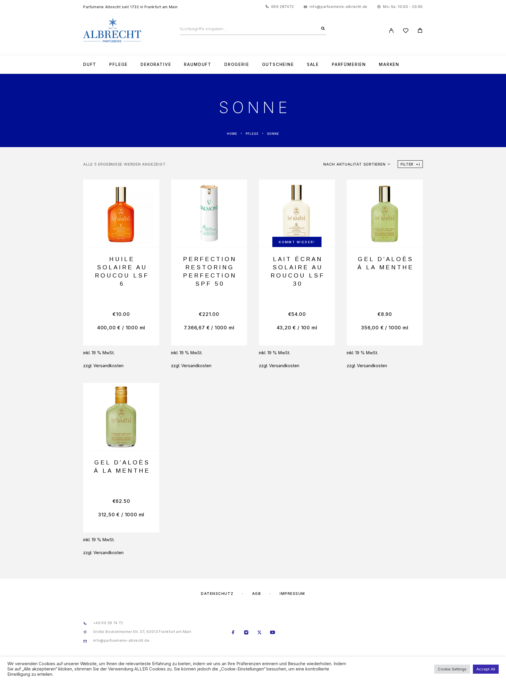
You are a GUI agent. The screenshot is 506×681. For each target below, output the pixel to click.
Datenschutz (217, 593)
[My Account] (391, 30)
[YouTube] (272, 633)
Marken (389, 64)
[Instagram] (246, 633)
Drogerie (236, 64)
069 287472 (282, 6)
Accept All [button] (485, 669)
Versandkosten (108, 365)
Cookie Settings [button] (452, 669)
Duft (89, 64)
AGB (256, 593)
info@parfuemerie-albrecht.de (338, 6)
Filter (407, 164)
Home (232, 133)
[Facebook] (233, 633)
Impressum (292, 593)
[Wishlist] (406, 31)
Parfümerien (349, 64)
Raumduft (197, 64)
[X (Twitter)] (259, 633)
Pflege (118, 64)
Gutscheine (278, 64)
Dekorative (156, 64)
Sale (313, 64)
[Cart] (420, 31)
